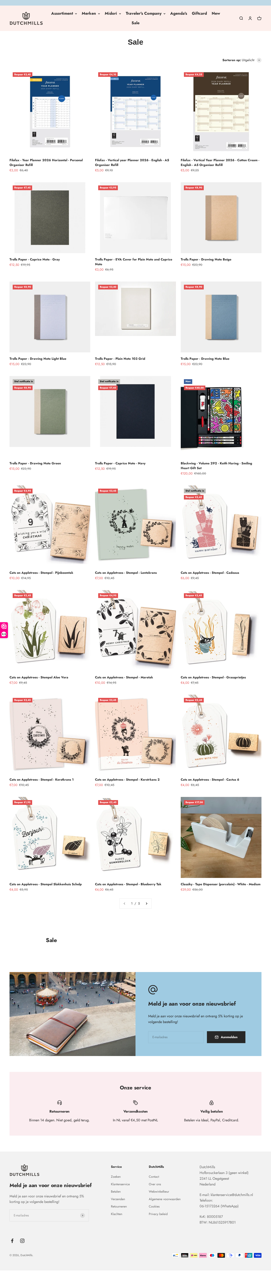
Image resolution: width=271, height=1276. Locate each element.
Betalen (116, 1191)
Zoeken (116, 1176)
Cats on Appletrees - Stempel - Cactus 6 (210, 779)
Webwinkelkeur (159, 1191)
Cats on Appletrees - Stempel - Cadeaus (210, 572)
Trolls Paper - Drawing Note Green (35, 463)
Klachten (116, 1214)
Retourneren (119, 1206)
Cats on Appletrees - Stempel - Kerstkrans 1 (42, 779)
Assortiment (62, 13)
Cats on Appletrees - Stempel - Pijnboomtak (41, 572)
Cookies (154, 1206)
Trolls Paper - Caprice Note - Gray (35, 259)
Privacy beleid (158, 1214)
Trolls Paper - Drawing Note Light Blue (38, 358)
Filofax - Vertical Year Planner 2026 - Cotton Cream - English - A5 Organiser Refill (220, 162)
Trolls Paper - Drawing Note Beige (206, 259)
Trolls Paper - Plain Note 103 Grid (120, 358)
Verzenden (118, 1199)
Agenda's (178, 13)
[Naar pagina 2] (146, 904)
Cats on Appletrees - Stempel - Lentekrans (126, 572)
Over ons (155, 1184)
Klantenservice (120, 1184)
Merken (89, 13)
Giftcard (199, 13)
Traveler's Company (143, 13)
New (216, 13)
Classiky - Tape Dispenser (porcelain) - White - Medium (220, 884)
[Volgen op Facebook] (12, 1240)
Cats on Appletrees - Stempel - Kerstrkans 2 (127, 779)
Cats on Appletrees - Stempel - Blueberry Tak (128, 884)
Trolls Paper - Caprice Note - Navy (120, 463)
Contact (154, 1176)
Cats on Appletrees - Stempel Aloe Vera (39, 677)
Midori (111, 13)
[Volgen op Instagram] (22, 1240)
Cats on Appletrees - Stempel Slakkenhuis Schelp (46, 884)
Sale (135, 23)
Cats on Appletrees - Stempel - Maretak (124, 677)
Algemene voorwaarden (165, 1199)
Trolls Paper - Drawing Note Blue (205, 358)
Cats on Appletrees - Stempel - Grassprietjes (213, 677)
